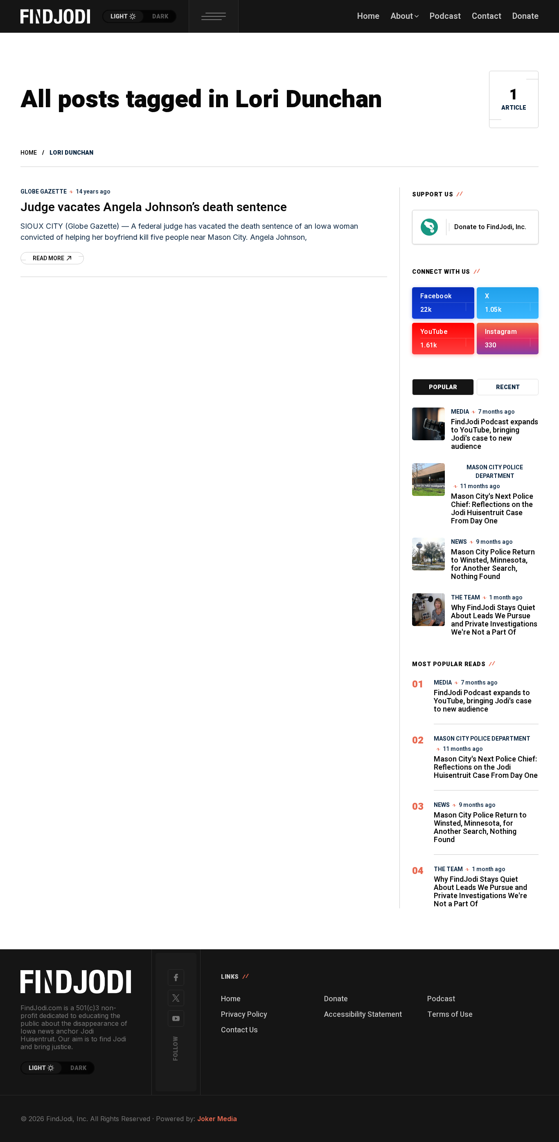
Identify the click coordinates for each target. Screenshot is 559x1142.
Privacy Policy (244, 1014)
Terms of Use (450, 1014)
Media (460, 412)
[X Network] (176, 998)
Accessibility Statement (363, 1014)
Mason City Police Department (495, 471)
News (459, 542)
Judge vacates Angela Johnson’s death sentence (153, 207)
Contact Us (239, 1030)
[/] (443, 303)
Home (28, 153)
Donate (336, 999)
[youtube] (176, 1018)
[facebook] (176, 977)
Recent (508, 387)
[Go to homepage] (75, 981)
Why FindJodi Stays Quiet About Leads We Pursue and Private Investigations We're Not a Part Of (494, 620)
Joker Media (217, 1119)
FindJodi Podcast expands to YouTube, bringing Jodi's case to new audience (494, 434)
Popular (443, 387)
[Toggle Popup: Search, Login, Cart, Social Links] (214, 16)
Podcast (441, 999)
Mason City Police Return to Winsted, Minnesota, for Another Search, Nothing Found (493, 564)
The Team (465, 597)
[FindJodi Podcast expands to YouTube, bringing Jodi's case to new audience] (428, 424)
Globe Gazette (43, 191)
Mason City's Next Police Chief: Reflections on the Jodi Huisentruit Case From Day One (492, 509)
